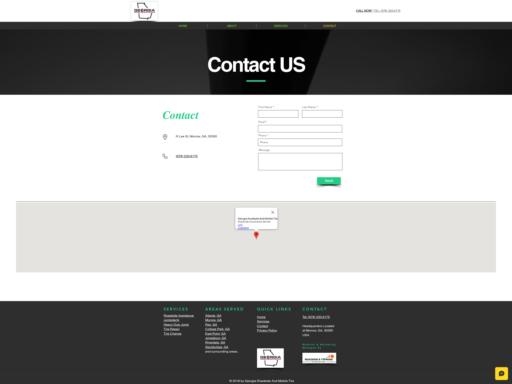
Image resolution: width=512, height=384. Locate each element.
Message (264, 149)
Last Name (309, 107)
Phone (262, 135)
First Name (265, 107)
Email (261, 121)
